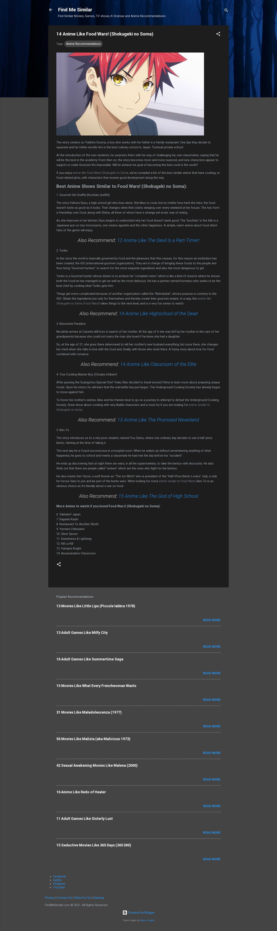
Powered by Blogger (141, 912)
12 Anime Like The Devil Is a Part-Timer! (158, 240)
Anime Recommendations (83, 44)
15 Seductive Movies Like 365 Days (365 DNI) (93, 845)
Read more (212, 620)
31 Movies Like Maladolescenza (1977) (89, 712)
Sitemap (98, 898)
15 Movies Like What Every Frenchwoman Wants (96, 686)
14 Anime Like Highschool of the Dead (158, 313)
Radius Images (147, 920)
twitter (57, 880)
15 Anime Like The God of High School (158, 496)
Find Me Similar (75, 10)
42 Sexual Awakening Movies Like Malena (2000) (97, 765)
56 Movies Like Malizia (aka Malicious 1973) (93, 739)
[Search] (226, 11)
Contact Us (64, 898)
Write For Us (82, 898)
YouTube (59, 887)
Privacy (50, 898)
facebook (59, 876)
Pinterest (59, 884)
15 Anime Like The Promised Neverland (158, 420)
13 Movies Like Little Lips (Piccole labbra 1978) (95, 606)
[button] (218, 34)
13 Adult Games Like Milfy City (82, 632)
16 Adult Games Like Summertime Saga (89, 659)
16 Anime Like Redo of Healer (81, 792)
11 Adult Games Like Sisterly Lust (84, 818)
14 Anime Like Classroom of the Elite (158, 364)
